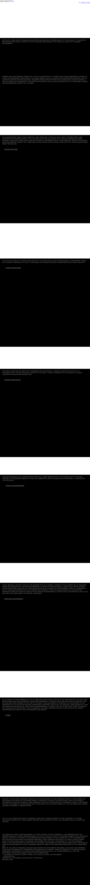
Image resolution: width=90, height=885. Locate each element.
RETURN (8, 715)
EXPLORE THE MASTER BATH (12, 379)
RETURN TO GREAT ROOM (13, 267)
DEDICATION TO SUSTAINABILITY (13, 598)
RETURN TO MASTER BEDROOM (15, 485)
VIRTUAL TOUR (85, 2)
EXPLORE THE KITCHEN (10, 149)
